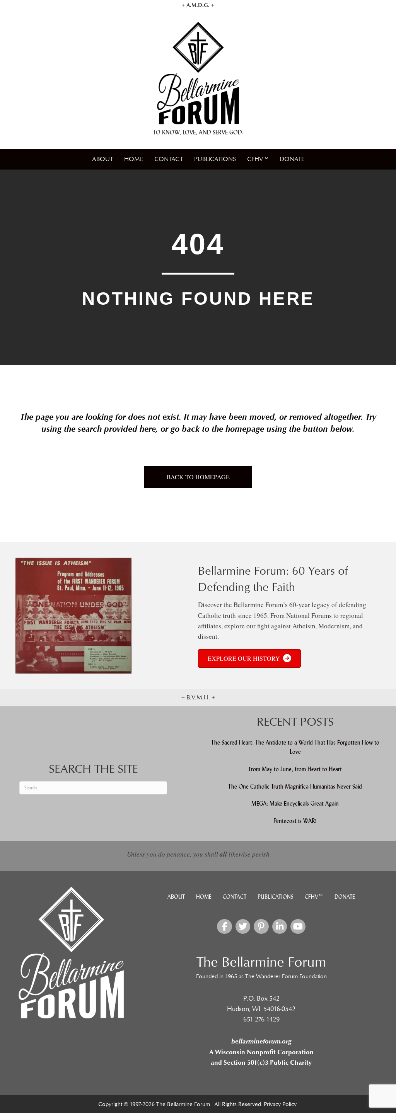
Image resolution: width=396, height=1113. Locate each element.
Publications (215, 159)
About (102, 159)
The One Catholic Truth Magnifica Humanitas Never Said (295, 786)
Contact (168, 159)
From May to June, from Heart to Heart (295, 769)
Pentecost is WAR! (295, 821)
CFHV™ (257, 159)
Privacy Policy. (281, 1104)
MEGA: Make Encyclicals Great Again (295, 803)
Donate (292, 159)
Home (133, 159)
